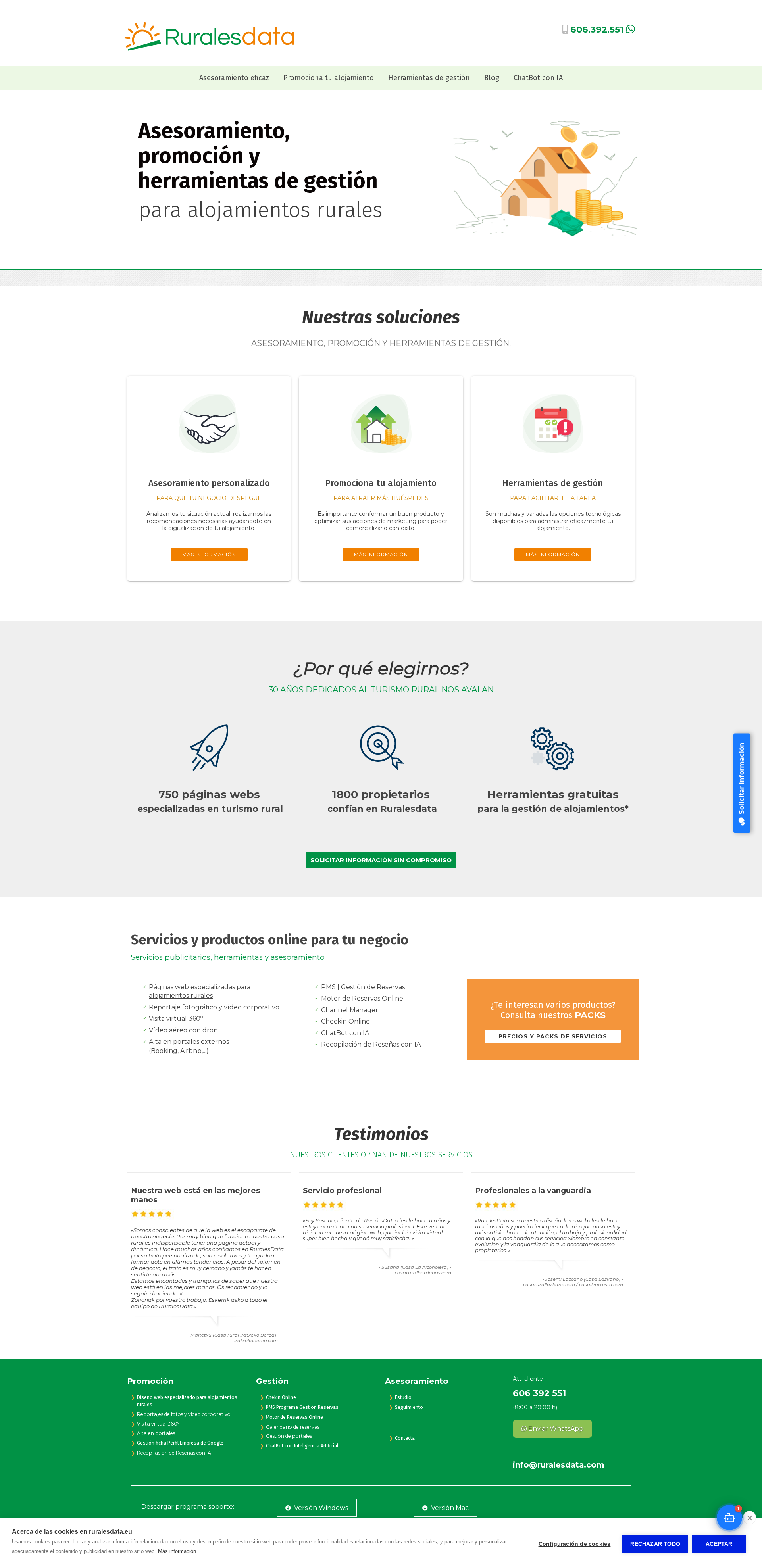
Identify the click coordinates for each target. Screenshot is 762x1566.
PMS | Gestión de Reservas (363, 987)
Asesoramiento (416, 1381)
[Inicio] (209, 49)
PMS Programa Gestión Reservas (302, 1407)
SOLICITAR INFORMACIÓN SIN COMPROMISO (381, 860)
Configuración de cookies (575, 1544)
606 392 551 (539, 1393)
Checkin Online (345, 1021)
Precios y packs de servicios (552, 1036)
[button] (729, 1517)
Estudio (403, 1397)
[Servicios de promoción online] (381, 465)
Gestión (272, 1381)
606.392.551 (597, 29)
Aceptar (719, 1544)
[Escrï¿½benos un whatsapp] (630, 30)
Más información (177, 1551)
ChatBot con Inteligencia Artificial (302, 1446)
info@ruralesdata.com (558, 1465)
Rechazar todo (655, 1544)
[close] (749, 1517)
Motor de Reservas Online (362, 998)
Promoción (150, 1381)
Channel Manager (349, 1010)
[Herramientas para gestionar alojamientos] (553, 465)
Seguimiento (409, 1407)
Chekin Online (281, 1397)
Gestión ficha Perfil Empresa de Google (180, 1443)
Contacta (405, 1438)
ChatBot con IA (345, 1033)
